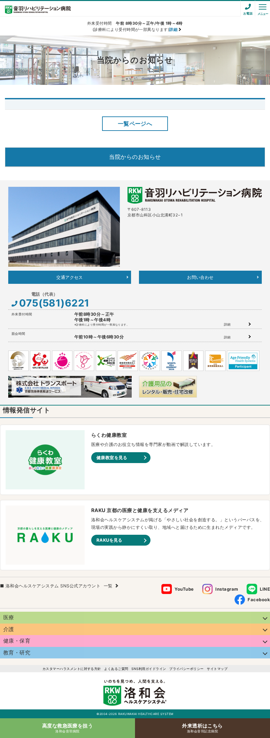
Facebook (259, 599)
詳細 (227, 324)
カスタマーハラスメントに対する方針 (71, 669)
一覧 (108, 585)
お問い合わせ (200, 277)
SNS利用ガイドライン (148, 669)
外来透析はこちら (202, 728)
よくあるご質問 (116, 669)
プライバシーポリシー (186, 669)
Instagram (226, 589)
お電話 (248, 13)
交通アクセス (69, 277)
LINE (265, 589)
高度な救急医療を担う (67, 728)
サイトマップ (217, 669)
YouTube (184, 589)
